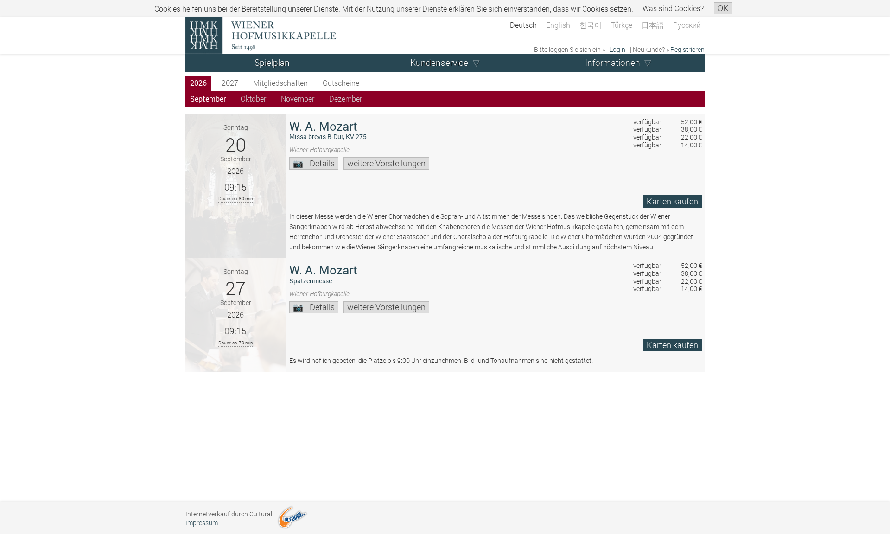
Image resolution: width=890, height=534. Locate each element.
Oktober (253, 98)
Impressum (201, 522)
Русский (687, 25)
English (558, 25)
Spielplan (272, 62)
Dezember (345, 98)
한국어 (590, 25)
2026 (198, 83)
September (208, 98)
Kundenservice (439, 62)
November (297, 98)
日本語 (653, 25)
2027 (230, 83)
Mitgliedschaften (280, 83)
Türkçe (621, 25)
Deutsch (523, 25)
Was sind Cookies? (673, 8)
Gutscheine (341, 83)
